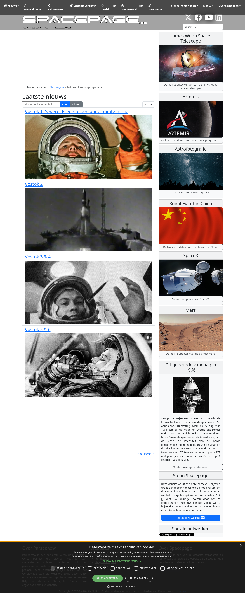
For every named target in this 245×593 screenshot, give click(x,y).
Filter (65, 104)
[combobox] (203, 27)
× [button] (241, 545)
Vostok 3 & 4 (38, 257)
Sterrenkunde (32, 9)
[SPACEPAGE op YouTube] (208, 19)
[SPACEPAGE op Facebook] (198, 19)
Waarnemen (155, 9)
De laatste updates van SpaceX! (190, 299)
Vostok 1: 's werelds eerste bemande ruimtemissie (76, 111)
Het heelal (109, 7)
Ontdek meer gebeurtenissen (190, 467)
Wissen (76, 104)
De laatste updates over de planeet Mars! (191, 353)
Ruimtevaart (55, 9)
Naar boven (145, 453)
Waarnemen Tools (184, 5)
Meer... (207, 5)
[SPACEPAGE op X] (188, 19)
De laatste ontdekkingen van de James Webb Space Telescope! (191, 86)
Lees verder (165, 555)
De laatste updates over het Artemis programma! (190, 140)
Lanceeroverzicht (84, 5)
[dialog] (122, 567)
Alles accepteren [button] (107, 578)
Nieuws (12, 5)
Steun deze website (189, 517)
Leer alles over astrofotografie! (190, 192)
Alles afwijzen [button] (139, 578)
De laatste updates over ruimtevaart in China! (190, 247)
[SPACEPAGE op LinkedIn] (218, 19)
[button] (122, 561)
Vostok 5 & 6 (38, 329)
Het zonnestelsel (132, 7)
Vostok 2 (34, 184)
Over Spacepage (229, 5)
